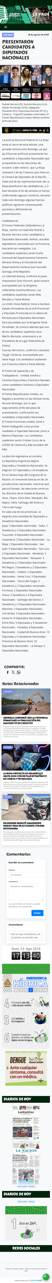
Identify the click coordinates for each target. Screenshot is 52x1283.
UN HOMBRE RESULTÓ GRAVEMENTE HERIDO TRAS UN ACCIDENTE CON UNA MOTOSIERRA (23, 826)
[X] (48, 2)
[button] (29, 2)
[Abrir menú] (5, 27)
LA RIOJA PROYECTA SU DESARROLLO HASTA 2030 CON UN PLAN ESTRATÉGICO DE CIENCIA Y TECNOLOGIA (25, 776)
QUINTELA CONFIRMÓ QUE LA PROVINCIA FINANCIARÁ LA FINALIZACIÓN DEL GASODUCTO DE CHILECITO (25, 721)
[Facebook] (38, 2)
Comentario (13, 882)
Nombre (12, 870)
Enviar (37, 913)
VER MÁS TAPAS (26, 1186)
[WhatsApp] (34, 2)
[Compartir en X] (13, 672)
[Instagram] (43, 2)
